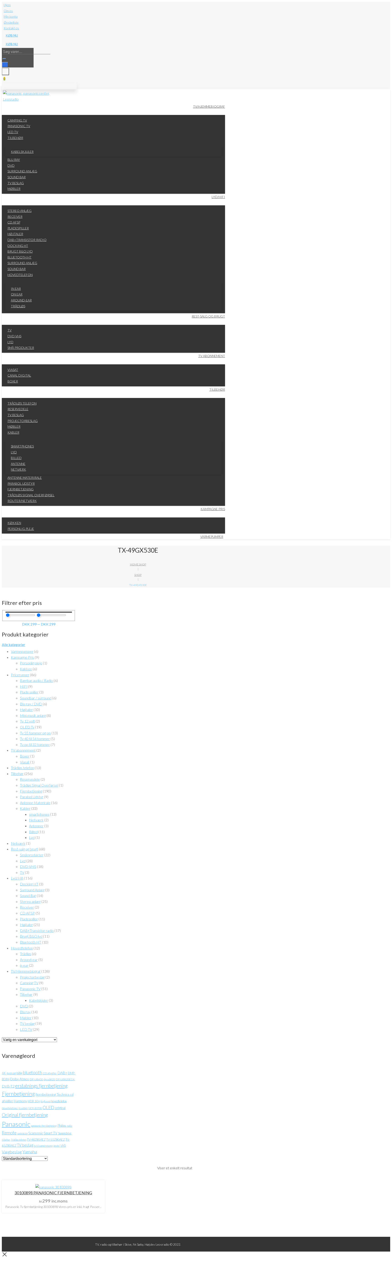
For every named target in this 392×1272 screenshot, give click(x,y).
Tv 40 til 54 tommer (35, 738)
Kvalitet (23, 1108)
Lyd (32, 837)
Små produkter (31, 855)
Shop (138, 574)
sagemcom (22, 1133)
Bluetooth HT (30, 942)
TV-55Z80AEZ (55, 1139)
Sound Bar (28, 895)
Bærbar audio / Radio (36, 680)
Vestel (56, 1145)
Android (11, 1073)
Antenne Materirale (35, 802)
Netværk (36, 820)
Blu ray (25, 1012)
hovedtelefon (59, 1101)
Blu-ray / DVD (31, 704)
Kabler (25, 808)
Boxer (24, 756)
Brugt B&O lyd (31, 936)
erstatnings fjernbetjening (41, 1086)
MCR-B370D (35, 1108)
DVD (24, 1006)
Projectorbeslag (32, 977)
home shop (138, 564)
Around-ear (29, 959)
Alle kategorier (13, 644)
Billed (33, 832)
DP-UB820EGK (65, 1079)
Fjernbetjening (31, 791)
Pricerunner (20, 675)
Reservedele (30, 779)
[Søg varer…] (5, 64)
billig (19, 1073)
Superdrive (64, 1133)
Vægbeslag (12, 1151)
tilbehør (6, 1139)
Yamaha (29, 1151)
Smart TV (50, 1133)
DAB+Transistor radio (37, 930)
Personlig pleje (31, 663)
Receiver (27, 907)
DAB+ (62, 1073)
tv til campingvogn (43, 1145)
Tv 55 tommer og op (35, 733)
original (60, 1108)
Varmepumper (22, 651)
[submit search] (4, 59)
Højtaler (26, 709)
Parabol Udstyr (31, 797)
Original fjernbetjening (25, 1115)
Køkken (26, 669)
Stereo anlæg (30, 901)
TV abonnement (23, 750)
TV (22, 872)
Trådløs (25, 954)
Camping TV (29, 983)
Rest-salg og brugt (24, 849)
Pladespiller (29, 919)
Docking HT (29, 884)
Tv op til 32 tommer (35, 744)
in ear (24, 965)
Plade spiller (29, 692)
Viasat (24, 762)
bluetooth (32, 1072)
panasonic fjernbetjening (44, 1125)
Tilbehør (17, 773)
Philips (61, 1125)
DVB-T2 (8, 1086)
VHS (63, 1145)
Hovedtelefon (22, 948)
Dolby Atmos (19, 1079)
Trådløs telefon (22, 767)
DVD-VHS (28, 866)
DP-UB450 (36, 1079)
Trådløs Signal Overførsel (39, 785)
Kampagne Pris (22, 657)
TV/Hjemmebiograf (26, 971)
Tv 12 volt (27, 721)
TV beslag (27, 1023)
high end (46, 1101)
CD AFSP (27, 913)
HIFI (23, 686)
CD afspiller (50, 1073)
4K (4, 1073)
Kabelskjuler (38, 1000)
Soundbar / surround (35, 698)
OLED (48, 1107)
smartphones (39, 814)
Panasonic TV (30, 988)
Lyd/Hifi (17, 878)
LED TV (26, 1029)
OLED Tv (27, 727)
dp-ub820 (49, 1079)
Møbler (26, 1018)
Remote (9, 1132)
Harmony (20, 1101)
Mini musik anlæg (33, 715)
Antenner (36, 826)
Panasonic (16, 1124)
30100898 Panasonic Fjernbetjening (53, 1192)
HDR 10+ (34, 1101)
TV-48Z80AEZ (36, 1139)
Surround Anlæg (32, 890)
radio (69, 1125)
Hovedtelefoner (10, 1108)
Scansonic (35, 1133)
